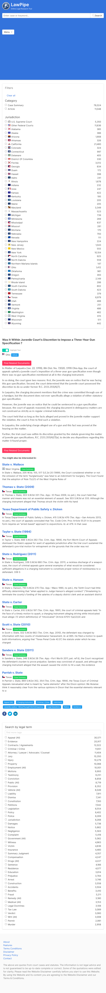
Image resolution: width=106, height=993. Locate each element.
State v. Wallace (13, 464)
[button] (4, 714)
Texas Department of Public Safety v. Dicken (32, 509)
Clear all (11, 95)
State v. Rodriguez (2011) (19, 554)
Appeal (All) (8, 702)
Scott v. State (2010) (16, 624)
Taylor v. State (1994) (16, 531)
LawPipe (20, 4)
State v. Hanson (12, 579)
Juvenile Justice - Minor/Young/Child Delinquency (23, 707)
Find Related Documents (17, 363)
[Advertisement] (53, 57)
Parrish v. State (12, 672)
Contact (7, 958)
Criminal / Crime (43, 702)
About (6, 942)
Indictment (58, 702)
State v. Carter (12, 602)
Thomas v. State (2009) (18, 487)
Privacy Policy (10, 955)
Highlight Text (15, 350)
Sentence (77, 707)
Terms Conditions (12, 948)
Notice (66, 707)
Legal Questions (53, 707)
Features (7, 945)
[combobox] (53, 15)
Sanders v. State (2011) (18, 650)
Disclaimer (8, 951)
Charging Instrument (25, 702)
